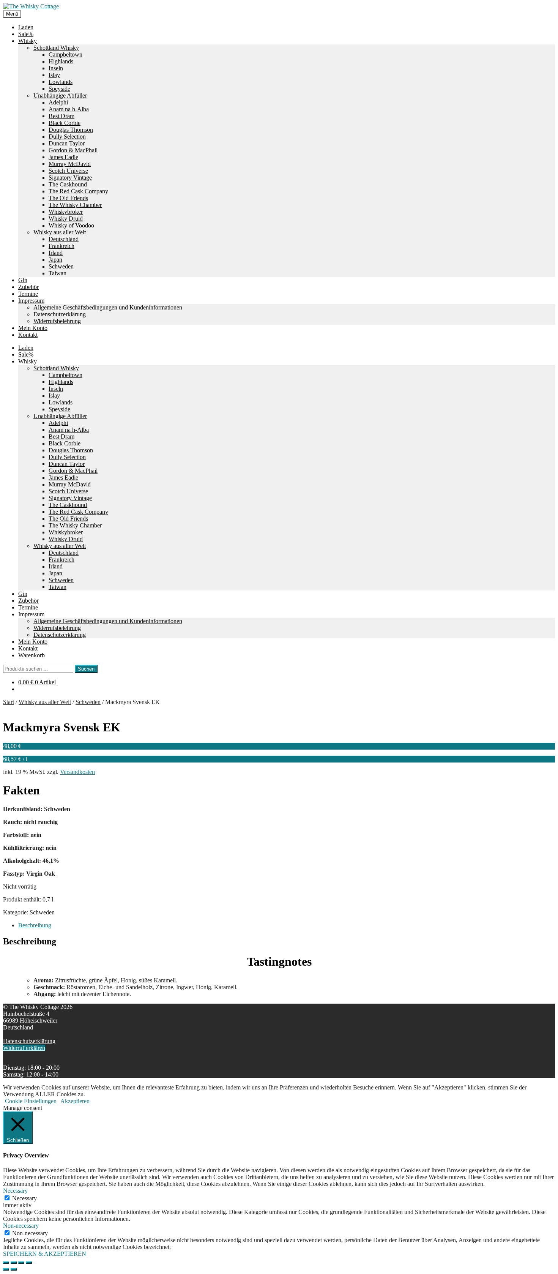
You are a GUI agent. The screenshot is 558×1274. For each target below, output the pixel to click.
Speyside (59, 88)
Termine (28, 293)
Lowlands (61, 82)
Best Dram (61, 116)
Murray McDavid (70, 164)
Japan (55, 259)
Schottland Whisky (56, 47)
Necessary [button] (15, 1190)
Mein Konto (32, 328)
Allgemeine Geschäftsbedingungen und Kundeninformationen (107, 307)
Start (8, 702)
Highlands (61, 61)
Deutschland (64, 239)
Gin (22, 280)
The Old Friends (68, 198)
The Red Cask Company (78, 191)
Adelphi (58, 102)
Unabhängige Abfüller (60, 95)
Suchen (86, 669)
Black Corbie (64, 123)
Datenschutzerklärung (59, 314)
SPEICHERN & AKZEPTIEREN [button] (44, 1253)
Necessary (24, 1198)
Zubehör (28, 287)
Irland (56, 252)
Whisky (27, 41)
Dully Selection (67, 136)
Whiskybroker (66, 211)
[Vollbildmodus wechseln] (14, 1262)
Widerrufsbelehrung (57, 321)
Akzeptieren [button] (75, 1101)
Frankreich (61, 246)
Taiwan (57, 273)
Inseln (56, 68)
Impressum (31, 300)
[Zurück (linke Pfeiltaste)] (6, 1269)
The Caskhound (68, 184)
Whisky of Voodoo (71, 225)
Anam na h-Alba (69, 109)
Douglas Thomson (71, 129)
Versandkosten (77, 772)
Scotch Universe (68, 170)
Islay (54, 75)
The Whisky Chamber (75, 205)
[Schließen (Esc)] (29, 1262)
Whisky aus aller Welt (59, 232)
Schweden (61, 266)
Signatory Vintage (70, 177)
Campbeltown (65, 54)
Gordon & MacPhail (73, 150)
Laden (25, 27)
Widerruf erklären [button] (24, 1048)
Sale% (25, 34)
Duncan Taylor (67, 143)
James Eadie (63, 157)
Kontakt (28, 335)
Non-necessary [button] (21, 1225)
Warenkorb (31, 655)
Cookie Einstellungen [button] (31, 1101)
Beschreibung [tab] (34, 925)
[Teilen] (21, 1262)
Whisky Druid (66, 218)
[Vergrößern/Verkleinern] (6, 1262)
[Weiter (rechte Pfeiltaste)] (14, 1269)
